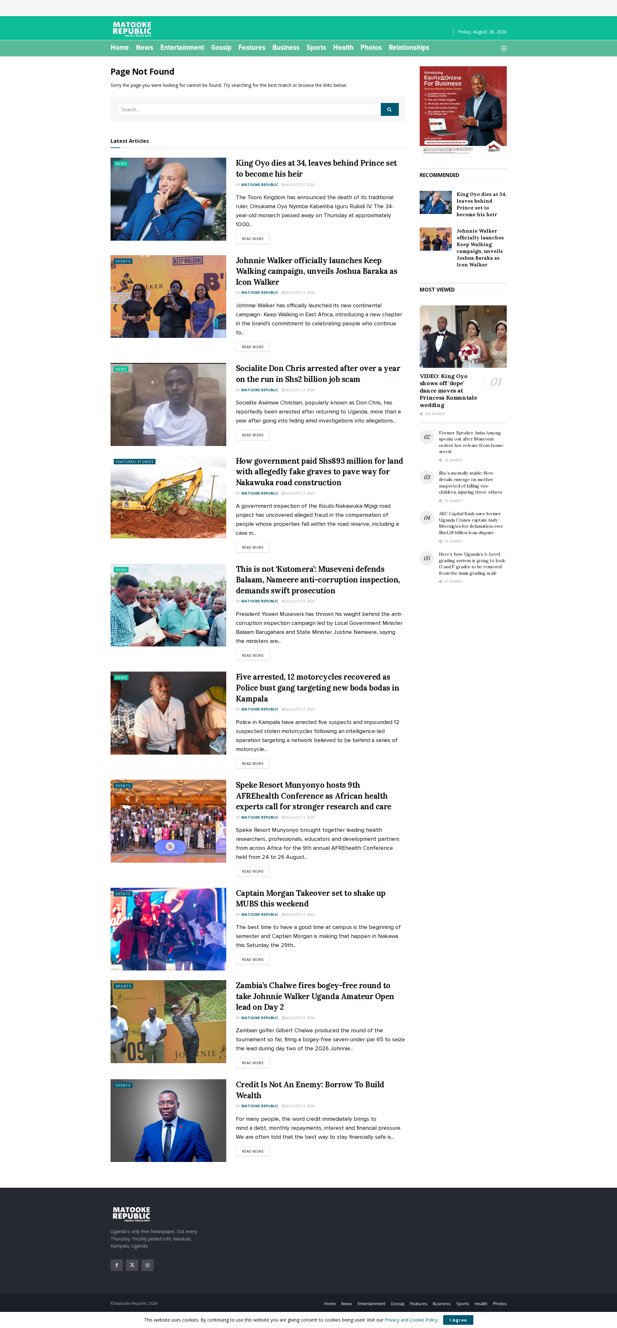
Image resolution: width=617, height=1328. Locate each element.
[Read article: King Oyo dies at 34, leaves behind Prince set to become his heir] (168, 199)
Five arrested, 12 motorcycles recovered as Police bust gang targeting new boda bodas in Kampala (317, 687)
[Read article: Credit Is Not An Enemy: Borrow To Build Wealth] (168, 1120)
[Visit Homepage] (133, 29)
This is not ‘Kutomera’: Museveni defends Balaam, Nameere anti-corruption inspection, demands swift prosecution (318, 580)
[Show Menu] (504, 48)
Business (286, 47)
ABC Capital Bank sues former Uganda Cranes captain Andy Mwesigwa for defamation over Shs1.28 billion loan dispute (471, 523)
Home (120, 47)
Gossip (221, 47)
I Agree (458, 1320)
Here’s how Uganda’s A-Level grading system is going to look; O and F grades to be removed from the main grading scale (472, 563)
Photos (371, 47)
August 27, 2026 (300, 184)
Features (251, 47)
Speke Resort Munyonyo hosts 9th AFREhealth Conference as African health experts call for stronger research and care (313, 796)
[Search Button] (390, 109)
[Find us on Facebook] (117, 1265)
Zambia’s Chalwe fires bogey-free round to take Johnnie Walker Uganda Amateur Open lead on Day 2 (315, 996)
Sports (316, 47)
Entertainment (182, 47)
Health (343, 47)
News (144, 47)
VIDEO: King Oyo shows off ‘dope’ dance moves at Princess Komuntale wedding (448, 390)
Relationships (409, 47)
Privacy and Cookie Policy (411, 1320)
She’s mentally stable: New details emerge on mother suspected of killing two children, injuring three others (470, 482)
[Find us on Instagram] (147, 1265)
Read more (256, 238)
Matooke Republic (259, 184)
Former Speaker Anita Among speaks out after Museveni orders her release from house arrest (471, 442)
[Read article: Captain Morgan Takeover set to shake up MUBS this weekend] (168, 929)
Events (123, 261)
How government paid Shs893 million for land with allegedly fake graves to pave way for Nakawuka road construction (319, 472)
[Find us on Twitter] (132, 1265)
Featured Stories (135, 461)
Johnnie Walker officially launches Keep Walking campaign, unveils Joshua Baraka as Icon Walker (317, 271)
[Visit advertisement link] (463, 110)
